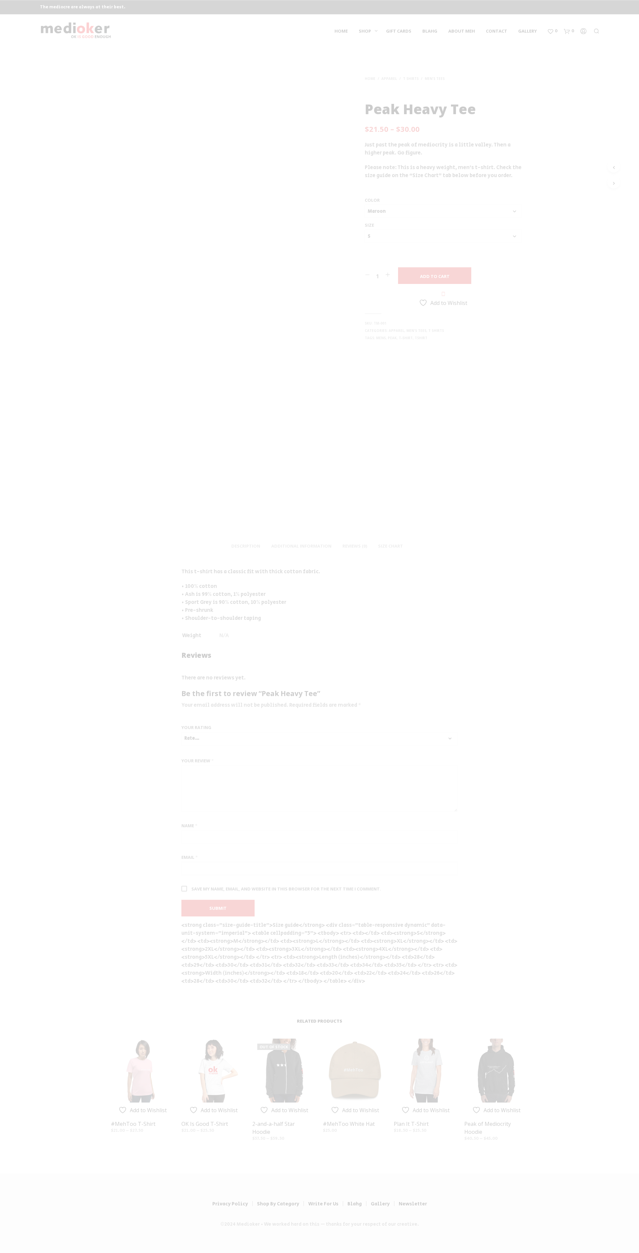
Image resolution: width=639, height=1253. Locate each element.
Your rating (196, 727)
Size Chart (390, 546)
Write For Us (323, 1203)
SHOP (365, 31)
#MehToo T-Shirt (133, 1124)
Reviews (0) (354, 546)
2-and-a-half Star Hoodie (273, 1127)
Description (245, 546)
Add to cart (435, 276)
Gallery (527, 31)
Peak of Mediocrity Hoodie (487, 1127)
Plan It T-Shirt (411, 1124)
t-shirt (406, 338)
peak (392, 338)
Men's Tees (435, 78)
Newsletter (413, 1203)
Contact (496, 31)
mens (381, 338)
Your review (197, 761)
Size (369, 225)
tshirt (421, 338)
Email (189, 857)
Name (189, 826)
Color (372, 200)
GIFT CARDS (398, 31)
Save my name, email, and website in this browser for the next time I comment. (286, 889)
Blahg (429, 31)
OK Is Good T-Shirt (204, 1124)
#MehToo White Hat (349, 1124)
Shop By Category (278, 1203)
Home (341, 31)
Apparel (389, 78)
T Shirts (411, 78)
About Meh (461, 31)
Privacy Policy (230, 1203)
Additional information (301, 546)
